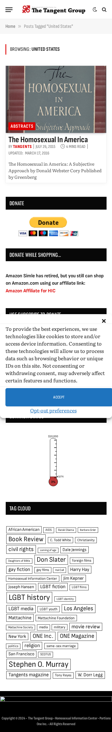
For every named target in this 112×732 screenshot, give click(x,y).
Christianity (86, 540)
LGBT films (79, 587)
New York (17, 636)
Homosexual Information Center (32, 578)
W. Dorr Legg (90, 675)
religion (32, 645)
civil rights (21, 549)
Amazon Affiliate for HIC (30, 291)
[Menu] (9, 10)
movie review (85, 627)
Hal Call (59, 570)
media (43, 627)
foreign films (81, 560)
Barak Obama (66, 530)
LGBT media (20, 609)
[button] (104, 321)
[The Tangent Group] (54, 9)
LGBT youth (48, 609)
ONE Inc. (43, 636)
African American (23, 529)
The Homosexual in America (48, 140)
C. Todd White (60, 540)
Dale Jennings (74, 549)
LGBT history (29, 597)
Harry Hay (79, 569)
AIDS (48, 530)
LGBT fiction (53, 587)
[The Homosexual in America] (56, 99)
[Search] (104, 10)
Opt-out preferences (53, 410)
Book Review (25, 539)
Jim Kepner (73, 578)
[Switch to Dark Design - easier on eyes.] (94, 9)
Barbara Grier (88, 530)
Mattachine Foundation (56, 618)
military (59, 627)
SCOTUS (45, 654)
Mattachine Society (20, 627)
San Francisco (21, 654)
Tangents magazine (28, 675)
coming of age (48, 550)
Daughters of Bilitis (19, 561)
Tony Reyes (63, 675)
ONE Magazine (77, 636)
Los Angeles (78, 608)
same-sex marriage (61, 646)
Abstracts (22, 126)
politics (13, 646)
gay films (42, 570)
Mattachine (20, 618)
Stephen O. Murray (39, 664)
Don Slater (51, 559)
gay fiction (19, 569)
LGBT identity (65, 599)
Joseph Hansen (21, 587)
